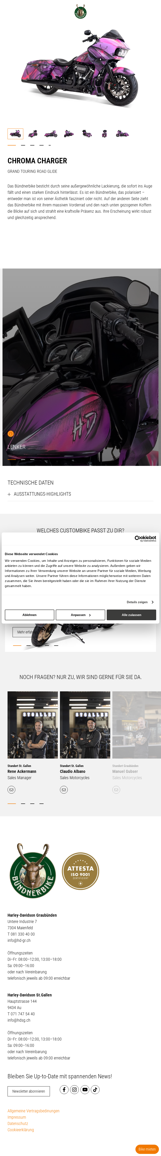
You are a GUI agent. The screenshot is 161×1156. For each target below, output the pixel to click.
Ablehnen (29, 615)
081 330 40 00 (23, 934)
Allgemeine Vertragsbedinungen (34, 1110)
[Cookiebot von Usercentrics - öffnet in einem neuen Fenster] (137, 539)
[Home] (80, 11)
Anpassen (78, 615)
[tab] (12, 459)
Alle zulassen (131, 615)
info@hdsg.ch (19, 1020)
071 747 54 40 (23, 1013)
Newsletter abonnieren (28, 1091)
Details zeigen (137, 602)
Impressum (17, 1117)
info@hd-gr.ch (19, 940)
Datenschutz (18, 1123)
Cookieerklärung (21, 1129)
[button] (15, 133)
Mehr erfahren (27, 632)
